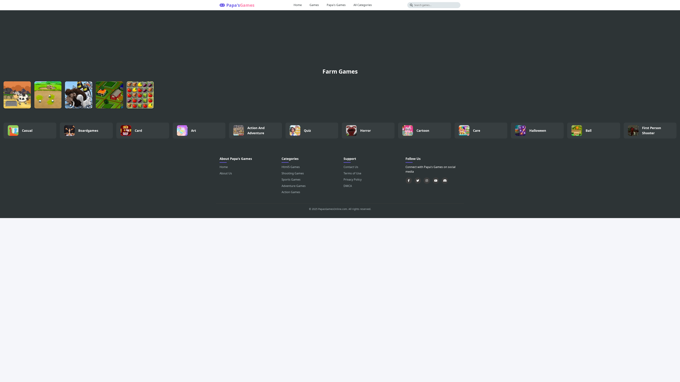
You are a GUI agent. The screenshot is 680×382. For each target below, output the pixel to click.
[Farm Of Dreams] (140, 95)
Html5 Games (291, 167)
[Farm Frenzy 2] (48, 95)
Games (314, 5)
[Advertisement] (340, 40)
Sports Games (291, 179)
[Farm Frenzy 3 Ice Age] (78, 95)
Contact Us (351, 167)
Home (298, 5)
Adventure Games (294, 186)
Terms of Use (352, 173)
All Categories (362, 5)
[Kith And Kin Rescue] (17, 95)
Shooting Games (293, 173)
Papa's (240, 5)
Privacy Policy (353, 179)
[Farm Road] (109, 95)
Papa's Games (336, 5)
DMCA (348, 186)
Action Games (291, 192)
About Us (226, 173)
